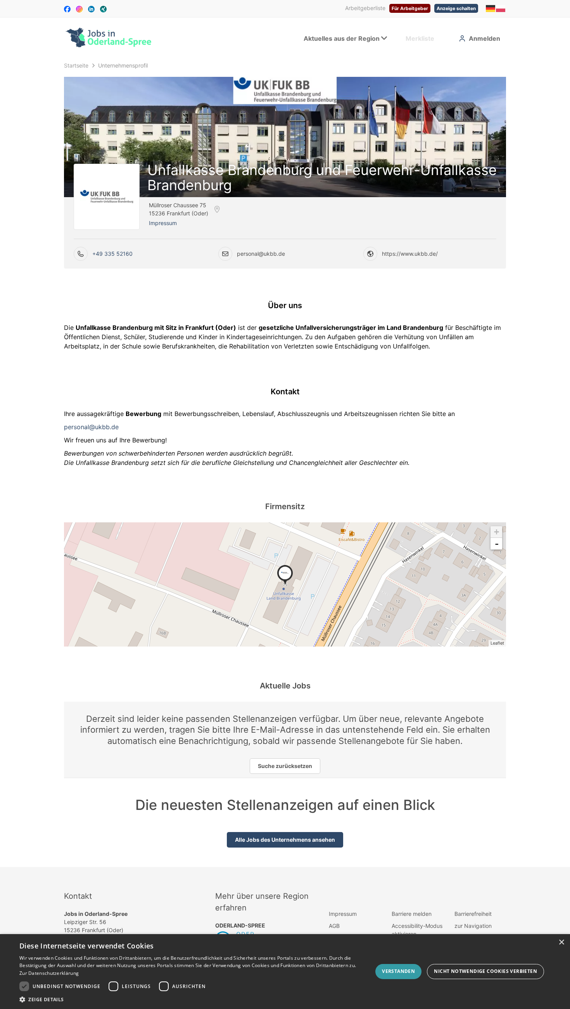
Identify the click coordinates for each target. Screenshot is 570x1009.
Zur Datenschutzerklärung (49, 973)
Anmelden (484, 38)
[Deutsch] (491, 8)
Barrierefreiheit (473, 913)
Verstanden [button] (398, 971)
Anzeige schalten (456, 8)
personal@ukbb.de (261, 253)
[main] (285, 462)
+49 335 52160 (112, 253)
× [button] (561, 942)
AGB (334, 925)
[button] (190, 999)
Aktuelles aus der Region (342, 38)
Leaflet (497, 643)
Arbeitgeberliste (365, 8)
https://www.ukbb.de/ (410, 253)
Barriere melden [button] (412, 913)
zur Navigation (473, 925)
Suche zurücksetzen (285, 766)
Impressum (163, 223)
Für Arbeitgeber (410, 8)
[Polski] (501, 8)
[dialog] (285, 971)
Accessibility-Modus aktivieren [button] (417, 929)
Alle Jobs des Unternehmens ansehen (285, 839)
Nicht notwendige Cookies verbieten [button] (485, 971)
